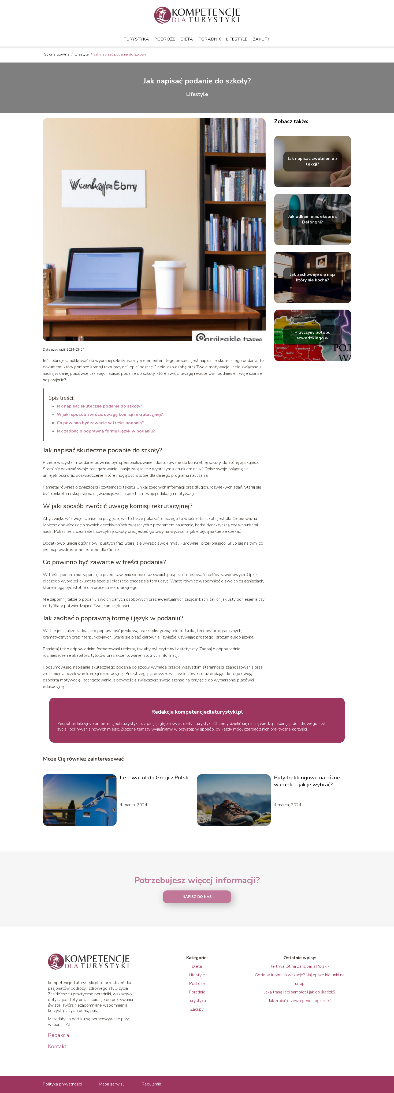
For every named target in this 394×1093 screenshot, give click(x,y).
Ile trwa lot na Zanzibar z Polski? (299, 966)
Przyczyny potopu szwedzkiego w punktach (312, 335)
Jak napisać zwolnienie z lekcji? (312, 161)
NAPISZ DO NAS (197, 896)
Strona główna (57, 54)
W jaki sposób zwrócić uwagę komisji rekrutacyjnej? (110, 414)
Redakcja (58, 1035)
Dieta (187, 39)
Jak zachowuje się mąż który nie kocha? (312, 277)
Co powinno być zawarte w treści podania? (100, 423)
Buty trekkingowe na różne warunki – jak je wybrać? (307, 781)
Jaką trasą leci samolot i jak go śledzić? (299, 992)
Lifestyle (236, 39)
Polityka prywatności (62, 1084)
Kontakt (57, 1046)
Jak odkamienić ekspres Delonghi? (312, 219)
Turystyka (136, 39)
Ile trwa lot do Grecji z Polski (155, 777)
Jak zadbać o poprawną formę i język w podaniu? (106, 431)
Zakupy (261, 39)
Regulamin (151, 1084)
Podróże (164, 39)
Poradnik (210, 39)
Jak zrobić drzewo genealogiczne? (299, 1001)
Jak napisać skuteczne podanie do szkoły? (99, 406)
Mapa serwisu (112, 1084)
